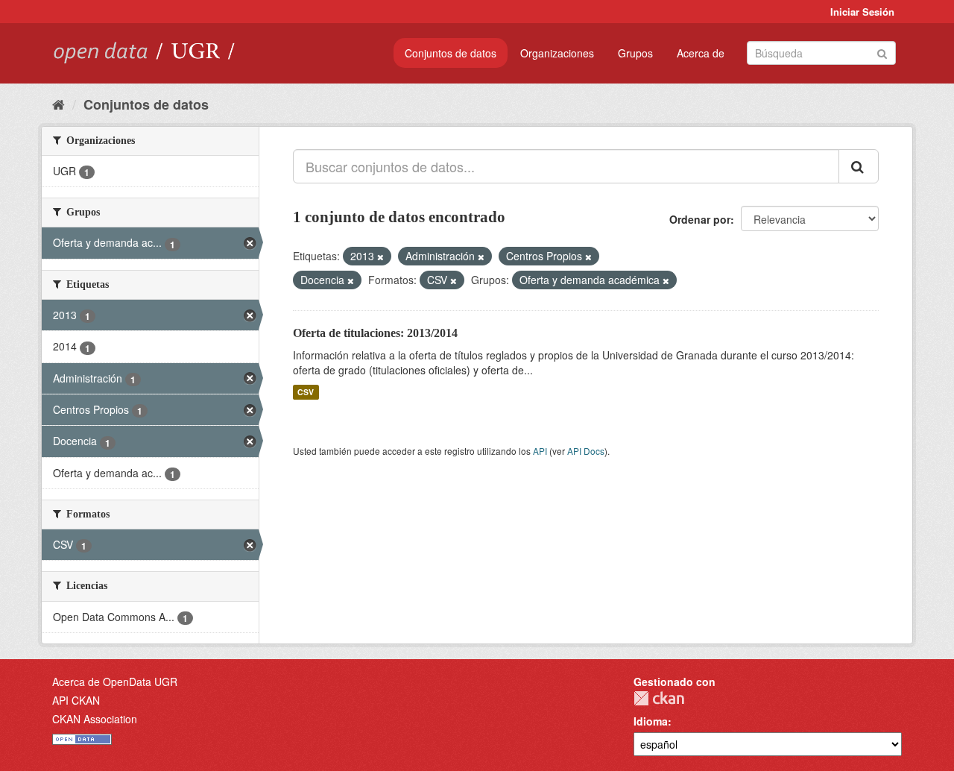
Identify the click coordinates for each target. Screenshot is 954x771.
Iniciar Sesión (862, 11)
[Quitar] (380, 256)
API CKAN (76, 700)
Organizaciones (557, 52)
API (540, 450)
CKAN (659, 698)
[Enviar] (882, 51)
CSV (305, 391)
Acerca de (700, 52)
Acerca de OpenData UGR (114, 681)
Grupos (635, 52)
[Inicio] (58, 103)
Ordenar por (699, 219)
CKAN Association (94, 718)
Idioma (651, 721)
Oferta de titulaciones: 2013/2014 (375, 333)
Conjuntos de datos (450, 52)
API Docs (585, 450)
